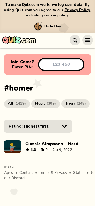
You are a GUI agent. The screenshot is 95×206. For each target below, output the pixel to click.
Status (79, 173)
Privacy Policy (77, 10)
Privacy (60, 173)
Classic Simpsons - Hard (51, 144)
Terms (44, 173)
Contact (26, 173)
